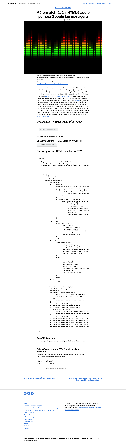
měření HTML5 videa (62, 96)
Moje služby (91, 3)
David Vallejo (49, 96)
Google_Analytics (50, 368)
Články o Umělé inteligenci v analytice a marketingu (42, 408)
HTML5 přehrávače (43, 116)
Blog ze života (29, 412)
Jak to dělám (29, 419)
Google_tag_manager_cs (60, 368)
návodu (77, 100)
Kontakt (104, 3)
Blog (84, 3)
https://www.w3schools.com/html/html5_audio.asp (52, 84)
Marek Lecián (12, 3)
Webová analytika (30, 417)
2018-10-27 (68, 19)
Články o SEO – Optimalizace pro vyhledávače (40, 410)
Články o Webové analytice (34, 405)
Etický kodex (29, 421)
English (109, 3)
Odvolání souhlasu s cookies (73, 415)
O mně (99, 3)
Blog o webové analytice (63, 7)
